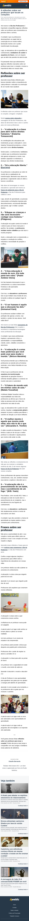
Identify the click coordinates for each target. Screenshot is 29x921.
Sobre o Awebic (14, 910)
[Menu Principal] (26, 6)
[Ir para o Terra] (4, 1)
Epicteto (5, 167)
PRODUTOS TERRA (23, 1)
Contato (14, 907)
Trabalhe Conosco (14, 916)
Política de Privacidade (14, 913)
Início (14, 904)
